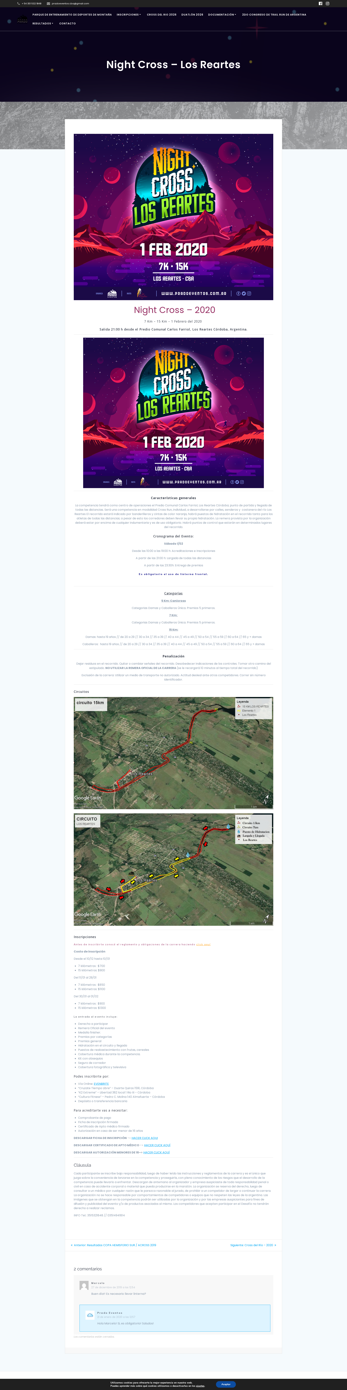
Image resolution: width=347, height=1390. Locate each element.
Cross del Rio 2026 (162, 14)
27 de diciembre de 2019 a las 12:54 (113, 1287)
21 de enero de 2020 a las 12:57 (116, 1317)
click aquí (203, 944)
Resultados (42, 23)
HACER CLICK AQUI (145, 1138)
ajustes (200, 1386)
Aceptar (225, 1384)
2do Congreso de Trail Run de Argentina (274, 14)
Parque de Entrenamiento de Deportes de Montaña (72, 14)
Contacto (67, 23)
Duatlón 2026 (192, 14)
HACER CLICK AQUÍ (157, 1145)
